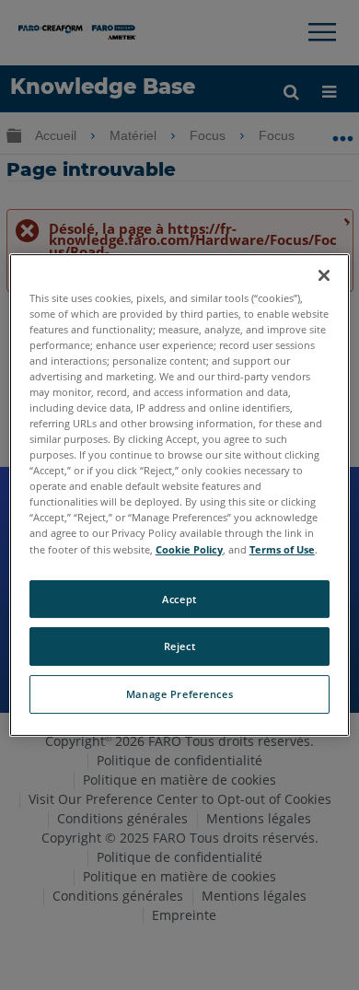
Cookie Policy (189, 549)
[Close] (324, 275)
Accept (179, 599)
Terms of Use (282, 549)
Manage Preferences (179, 694)
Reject (179, 647)
